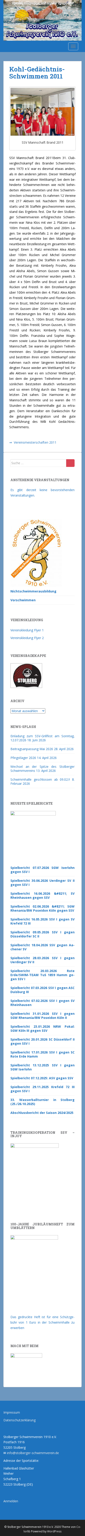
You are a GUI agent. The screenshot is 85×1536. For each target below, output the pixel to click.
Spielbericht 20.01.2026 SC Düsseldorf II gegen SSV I (42, 1041)
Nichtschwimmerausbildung (33, 591)
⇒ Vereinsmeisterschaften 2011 (32, 442)
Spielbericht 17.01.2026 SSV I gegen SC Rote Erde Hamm (42, 1054)
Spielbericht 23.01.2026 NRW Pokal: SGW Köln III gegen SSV (42, 1028)
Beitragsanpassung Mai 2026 (31, 749)
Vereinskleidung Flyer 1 (27, 630)
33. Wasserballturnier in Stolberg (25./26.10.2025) (42, 1102)
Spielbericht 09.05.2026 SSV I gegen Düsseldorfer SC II (42, 934)
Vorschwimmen (23, 600)
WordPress (54, 1531)
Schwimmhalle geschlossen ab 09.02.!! (40, 779)
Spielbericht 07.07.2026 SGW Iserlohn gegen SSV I (42, 869)
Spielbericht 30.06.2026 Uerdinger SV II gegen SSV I (42, 882)
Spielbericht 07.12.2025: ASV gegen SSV (41, 1078)
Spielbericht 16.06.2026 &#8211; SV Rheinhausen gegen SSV (42, 895)
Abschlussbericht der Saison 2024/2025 (41, 1112)
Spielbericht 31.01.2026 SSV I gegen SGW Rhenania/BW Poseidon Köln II (42, 1015)
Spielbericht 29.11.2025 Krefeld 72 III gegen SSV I (42, 1089)
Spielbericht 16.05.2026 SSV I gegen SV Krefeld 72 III (42, 921)
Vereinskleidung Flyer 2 (27, 638)
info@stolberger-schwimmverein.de (33, 1453)
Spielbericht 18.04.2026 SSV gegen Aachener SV (42, 947)
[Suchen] (70, 463)
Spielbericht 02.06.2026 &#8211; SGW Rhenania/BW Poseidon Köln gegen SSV (42, 908)
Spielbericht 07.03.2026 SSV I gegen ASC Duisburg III (42, 990)
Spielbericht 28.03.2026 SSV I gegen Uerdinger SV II (42, 960)
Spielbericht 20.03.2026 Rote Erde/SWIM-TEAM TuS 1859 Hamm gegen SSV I (42, 975)
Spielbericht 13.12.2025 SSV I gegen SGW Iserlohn (42, 1067)
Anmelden (10, 1501)
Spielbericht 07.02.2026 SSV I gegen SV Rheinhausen (42, 1003)
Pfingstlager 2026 (23, 758)
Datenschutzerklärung (19, 1420)
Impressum (11, 1412)
